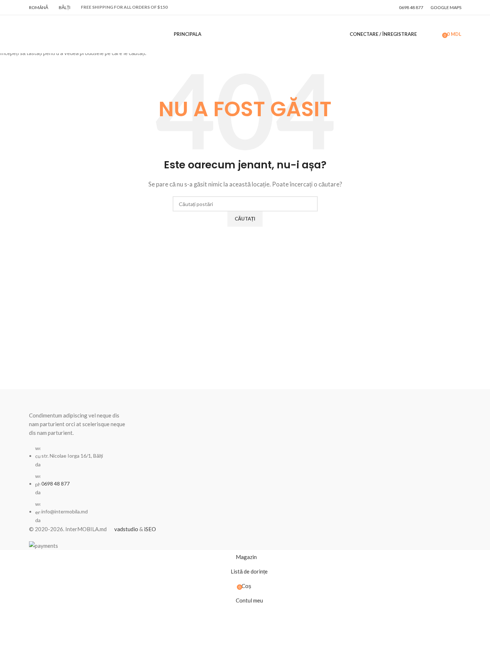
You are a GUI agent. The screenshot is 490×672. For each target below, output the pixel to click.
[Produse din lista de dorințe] (434, 34)
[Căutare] (424, 34)
